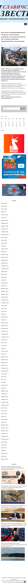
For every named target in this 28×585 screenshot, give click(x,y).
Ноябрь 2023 (4, 297)
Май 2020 (3, 416)
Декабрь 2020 (4, 396)
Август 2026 (4, 203)
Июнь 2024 (4, 277)
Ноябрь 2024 (4, 263)
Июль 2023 (4, 308)
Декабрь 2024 (4, 260)
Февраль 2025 (4, 254)
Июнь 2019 (4, 447)
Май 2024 (3, 280)
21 (16, 124)
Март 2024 (3, 285)
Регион (14, 464)
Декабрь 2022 (4, 328)
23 (24, 124)
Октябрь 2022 (4, 334)
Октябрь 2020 (4, 402)
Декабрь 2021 (4, 362)
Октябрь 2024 (4, 265)
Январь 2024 (4, 291)
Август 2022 (4, 339)
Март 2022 (3, 354)
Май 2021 (3, 382)
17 (1, 124)
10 (1, 123)
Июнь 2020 (4, 413)
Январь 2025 (4, 257)
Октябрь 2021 (4, 368)
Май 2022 (3, 348)
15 (19, 123)
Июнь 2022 (4, 345)
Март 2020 (4, 422)
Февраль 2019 (4, 459)
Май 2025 (3, 246)
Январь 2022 (4, 359)
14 (16, 123)
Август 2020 (4, 408)
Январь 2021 (4, 393)
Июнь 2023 (4, 311)
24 (1, 126)
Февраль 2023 (4, 322)
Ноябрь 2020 (4, 399)
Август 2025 (4, 237)
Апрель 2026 (4, 214)
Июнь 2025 (4, 243)
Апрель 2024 (4, 283)
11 (5, 123)
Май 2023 (3, 314)
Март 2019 (3, 456)
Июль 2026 (4, 206)
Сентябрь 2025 (5, 234)
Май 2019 (3, 450)
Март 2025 (3, 251)
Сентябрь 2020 (5, 405)
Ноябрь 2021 (4, 365)
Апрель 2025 (4, 248)
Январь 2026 (4, 223)
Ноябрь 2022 (4, 331)
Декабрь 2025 (4, 226)
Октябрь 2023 (4, 300)
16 (23, 123)
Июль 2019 (3, 445)
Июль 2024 (4, 274)
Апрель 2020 (4, 419)
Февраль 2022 (4, 356)
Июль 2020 (4, 410)
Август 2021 (4, 373)
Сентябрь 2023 (5, 302)
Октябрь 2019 (4, 436)
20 (13, 124)
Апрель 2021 (4, 385)
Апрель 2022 (4, 351)
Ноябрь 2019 (4, 433)
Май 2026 (3, 211)
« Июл (2, 130)
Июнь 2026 (4, 209)
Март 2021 (3, 388)
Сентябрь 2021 (4, 371)
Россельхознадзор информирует (14, 45)
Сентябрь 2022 (5, 337)
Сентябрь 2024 (5, 268)
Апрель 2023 (4, 317)
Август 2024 (4, 271)
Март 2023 (3, 319)
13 (12, 123)
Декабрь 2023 (4, 294)
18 (5, 124)
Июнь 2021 (4, 379)
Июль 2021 (3, 376)
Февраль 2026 (4, 220)
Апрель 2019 (4, 453)
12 (8, 123)
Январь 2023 (4, 325)
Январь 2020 (4, 427)
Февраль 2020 (4, 425)
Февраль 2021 (4, 391)
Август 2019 (4, 442)
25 (5, 126)
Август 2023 (4, 305)
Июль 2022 (4, 342)
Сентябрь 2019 (4, 439)
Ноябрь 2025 (4, 229)
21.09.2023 (4, 45)
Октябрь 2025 (4, 231)
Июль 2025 (4, 240)
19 (8, 124)
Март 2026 (3, 217)
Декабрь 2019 (4, 430)
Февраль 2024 (4, 288)
